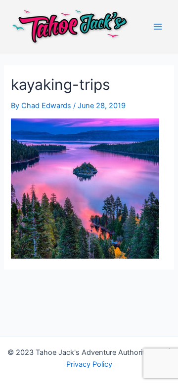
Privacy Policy (89, 364)
